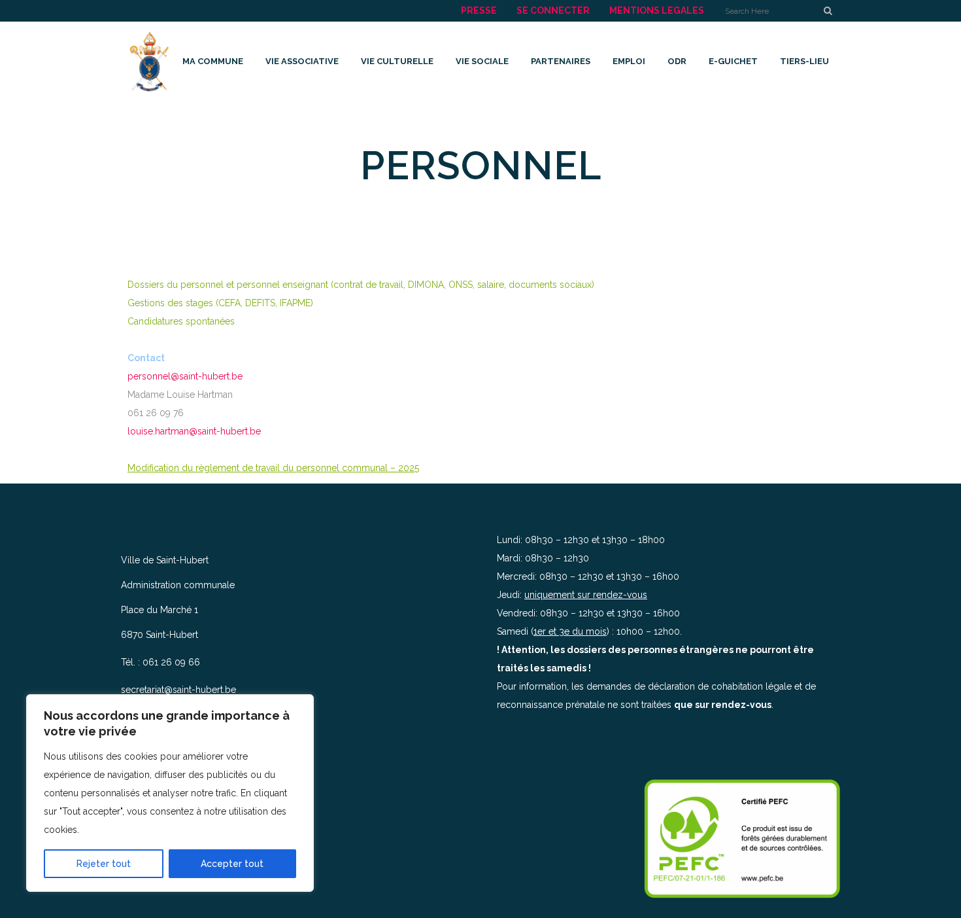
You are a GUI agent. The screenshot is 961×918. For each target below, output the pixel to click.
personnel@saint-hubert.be (185, 376)
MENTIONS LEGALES (656, 10)
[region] (170, 793)
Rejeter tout (103, 863)
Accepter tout (232, 863)
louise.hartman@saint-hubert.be (194, 431)
